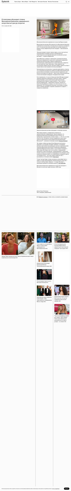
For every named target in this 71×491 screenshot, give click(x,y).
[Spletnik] (5, 2)
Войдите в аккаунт (43, 197)
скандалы (41, 192)
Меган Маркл (25, 1)
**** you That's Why (61, 163)
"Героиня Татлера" (63, 141)
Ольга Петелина (44, 191)
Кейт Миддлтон (33, 1)
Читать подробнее (55, 488)
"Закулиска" (56, 157)
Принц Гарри (17, 1)
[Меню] (68, 1)
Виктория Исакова (42, 1)
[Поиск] (66, 1)
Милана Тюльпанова (53, 1)
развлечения (48, 192)
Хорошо (66, 488)
